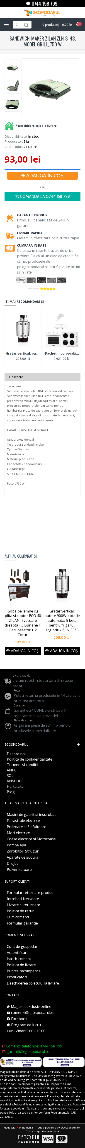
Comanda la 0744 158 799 (45, 196)
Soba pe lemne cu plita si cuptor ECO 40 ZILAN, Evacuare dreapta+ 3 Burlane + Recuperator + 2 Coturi (23, 623)
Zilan (27, 141)
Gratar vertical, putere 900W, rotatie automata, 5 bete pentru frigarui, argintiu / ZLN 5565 (23, 353)
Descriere (16, 377)
